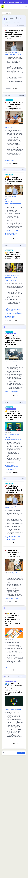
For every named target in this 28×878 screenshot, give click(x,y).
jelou (10, 54)
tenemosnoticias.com (10, 234)
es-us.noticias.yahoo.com (10, 236)
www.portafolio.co (9, 665)
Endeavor (12, 199)
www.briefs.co (18, 313)
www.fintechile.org (9, 598)
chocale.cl (7, 391)
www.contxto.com (9, 160)
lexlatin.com (17, 393)
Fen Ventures (18, 709)
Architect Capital (13, 280)
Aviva (12, 54)
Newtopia (10, 439)
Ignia (12, 435)
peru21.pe (7, 539)
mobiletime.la (8, 741)
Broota (13, 125)
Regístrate (9, 2)
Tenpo (19, 54)
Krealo (15, 54)
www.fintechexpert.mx (10, 468)
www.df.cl (17, 598)
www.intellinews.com (10, 316)
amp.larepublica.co (9, 667)
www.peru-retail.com (16, 536)
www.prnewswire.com (10, 308)
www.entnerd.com (9, 393)
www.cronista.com (9, 465)
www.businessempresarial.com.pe (13, 537)
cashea (13, 52)
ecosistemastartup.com (10, 159)
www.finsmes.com (9, 310)
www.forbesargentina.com (11, 233)
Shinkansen (12, 709)
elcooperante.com (9, 313)
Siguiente (20, 752)
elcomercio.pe (8, 230)
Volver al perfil (7, 13)
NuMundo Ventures (11, 275)
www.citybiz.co (17, 309)
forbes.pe (7, 85)
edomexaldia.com (17, 741)
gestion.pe (7, 536)
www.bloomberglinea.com (11, 312)
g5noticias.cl (14, 391)
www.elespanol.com (9, 232)
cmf (12, 572)
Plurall (13, 639)
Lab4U (15, 435)
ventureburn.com (9, 317)
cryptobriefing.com (9, 314)
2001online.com (8, 309)
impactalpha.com (9, 469)
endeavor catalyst (17, 203)
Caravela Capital (17, 439)
